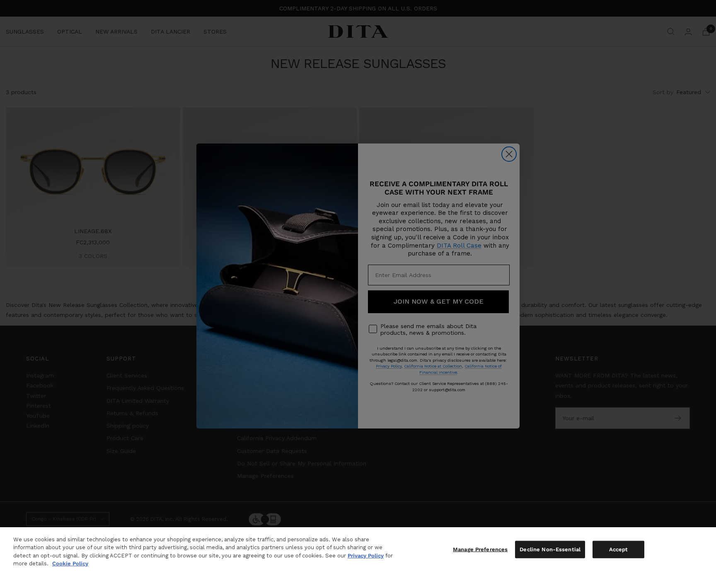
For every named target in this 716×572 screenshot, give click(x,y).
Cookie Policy (70, 563)
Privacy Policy (366, 556)
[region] (358, 549)
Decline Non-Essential (550, 549)
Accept (618, 549)
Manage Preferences (480, 549)
